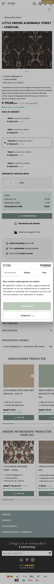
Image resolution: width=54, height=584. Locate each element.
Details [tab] (27, 272)
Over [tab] (44, 272)
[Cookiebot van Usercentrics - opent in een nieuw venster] (40, 265)
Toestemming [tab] (10, 272)
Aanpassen (26, 315)
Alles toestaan (27, 306)
